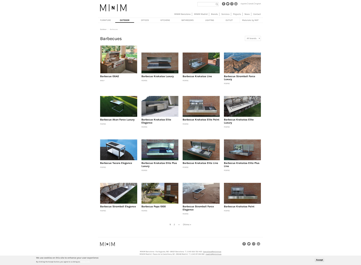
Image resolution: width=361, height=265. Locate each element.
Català (251, 4)
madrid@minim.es (213, 254)
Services (225, 14)
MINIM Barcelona (182, 14)
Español (244, 4)
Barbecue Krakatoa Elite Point (201, 119)
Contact (257, 14)
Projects (237, 14)
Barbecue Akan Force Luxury (117, 119)
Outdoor (103, 29)
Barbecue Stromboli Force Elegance (198, 208)
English (258, 4)
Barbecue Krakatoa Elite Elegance (156, 121)
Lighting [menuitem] (209, 20)
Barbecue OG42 (109, 76)
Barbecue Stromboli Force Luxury (239, 78)
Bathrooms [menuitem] (187, 20)
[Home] (113, 7)
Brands (214, 14)
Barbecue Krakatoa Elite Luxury (239, 121)
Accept (319, 260)
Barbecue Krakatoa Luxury (157, 76)
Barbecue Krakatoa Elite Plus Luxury (159, 164)
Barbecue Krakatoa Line (197, 76)
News (247, 14)
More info (85, 261)
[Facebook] (223, 3)
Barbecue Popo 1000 (153, 206)
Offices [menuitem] (145, 20)
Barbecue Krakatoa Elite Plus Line (241, 164)
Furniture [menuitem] (105, 20)
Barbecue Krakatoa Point (239, 206)
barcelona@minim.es (212, 251)
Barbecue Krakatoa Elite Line (200, 163)
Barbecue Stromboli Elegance (118, 206)
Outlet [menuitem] (229, 20)
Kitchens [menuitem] (165, 20)
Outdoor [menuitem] (124, 20)
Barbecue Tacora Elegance (116, 163)
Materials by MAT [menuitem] (250, 20)
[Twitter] (227, 3)
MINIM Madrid (201, 14)
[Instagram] (232, 3)
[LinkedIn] (236, 3)
